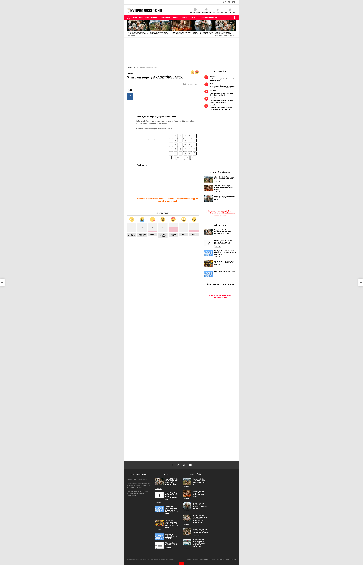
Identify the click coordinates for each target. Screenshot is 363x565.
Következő (235, 28)
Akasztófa (184, 17)
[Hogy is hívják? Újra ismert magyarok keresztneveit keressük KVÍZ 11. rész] (138, 25)
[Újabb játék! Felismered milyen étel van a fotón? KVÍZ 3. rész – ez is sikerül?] (208, 263)
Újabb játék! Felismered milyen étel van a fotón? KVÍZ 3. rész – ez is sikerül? (225, 262)
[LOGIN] (235, 17)
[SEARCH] (231, 17)
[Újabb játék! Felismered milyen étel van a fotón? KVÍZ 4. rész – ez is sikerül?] (208, 253)
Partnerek (233, 559)
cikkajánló (213, 76)
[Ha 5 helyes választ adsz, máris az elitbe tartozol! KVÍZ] (2, 282)
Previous (128, 28)
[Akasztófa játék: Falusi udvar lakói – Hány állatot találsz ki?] (160, 25)
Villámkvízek (166, 17)
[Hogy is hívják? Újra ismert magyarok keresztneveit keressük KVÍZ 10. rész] (208, 243)
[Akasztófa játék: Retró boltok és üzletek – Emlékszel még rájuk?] (203, 25)
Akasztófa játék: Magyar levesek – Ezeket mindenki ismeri (221, 101)
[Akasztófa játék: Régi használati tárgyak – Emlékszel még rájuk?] (187, 531)
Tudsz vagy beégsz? (152, 17)
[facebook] (172, 465)
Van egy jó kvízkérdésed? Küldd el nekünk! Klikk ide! (220, 296)
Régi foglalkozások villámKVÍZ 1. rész (171, 544)
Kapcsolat (194, 17)
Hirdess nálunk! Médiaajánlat (200, 559)
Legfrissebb (195, 12)
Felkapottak (218, 12)
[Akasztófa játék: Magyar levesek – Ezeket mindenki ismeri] (181, 25)
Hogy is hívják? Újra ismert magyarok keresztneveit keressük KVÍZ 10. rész (223, 242)
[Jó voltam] (192, 72)
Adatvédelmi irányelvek (209, 17)
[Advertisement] (181, 51)
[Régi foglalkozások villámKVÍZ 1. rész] (159, 545)
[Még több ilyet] (197, 72)
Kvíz (140, 17)
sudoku (175, 17)
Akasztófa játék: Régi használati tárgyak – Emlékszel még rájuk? (200, 530)
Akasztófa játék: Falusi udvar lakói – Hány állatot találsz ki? (222, 94)
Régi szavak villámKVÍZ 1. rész (224, 271)
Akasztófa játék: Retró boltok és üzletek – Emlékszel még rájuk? (221, 108)
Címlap (134, 17)
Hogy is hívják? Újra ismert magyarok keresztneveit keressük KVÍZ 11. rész (138, 34)
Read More (217, 181)
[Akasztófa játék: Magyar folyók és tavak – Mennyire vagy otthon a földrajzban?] (187, 542)
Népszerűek (206, 12)
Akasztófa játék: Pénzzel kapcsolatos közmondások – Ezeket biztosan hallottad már (224, 34)
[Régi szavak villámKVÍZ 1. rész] (208, 274)
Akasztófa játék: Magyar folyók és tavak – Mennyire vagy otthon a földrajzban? (199, 543)
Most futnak (230, 12)
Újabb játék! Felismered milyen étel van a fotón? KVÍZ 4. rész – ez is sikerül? (225, 252)
